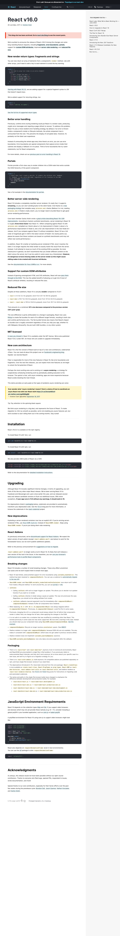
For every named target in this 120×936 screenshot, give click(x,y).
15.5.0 (39, 507)
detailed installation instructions (41, 472)
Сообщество (56, 7)
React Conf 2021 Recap (98, 30)
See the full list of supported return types (22, 112)
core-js (45, 712)
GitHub (108, 7)
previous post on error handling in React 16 (45, 154)
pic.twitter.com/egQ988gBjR (18, 394)
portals (55, 585)
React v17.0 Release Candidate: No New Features (103, 45)
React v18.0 (94, 25)
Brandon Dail (40, 788)
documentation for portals (35, 192)
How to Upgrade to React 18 (99, 28)
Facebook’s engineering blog (54, 352)
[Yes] (22, 800)
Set (45, 707)
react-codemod (33, 509)
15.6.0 (44, 672)
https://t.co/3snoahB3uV (46, 392)
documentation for (27, 264)
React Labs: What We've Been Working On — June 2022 (104, 22)
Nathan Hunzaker (63, 788)
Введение (37, 7)
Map (38, 707)
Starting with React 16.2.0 (17, 89)
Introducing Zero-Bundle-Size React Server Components (104, 36)
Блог (46, 7)
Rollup (10, 317)
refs (61, 585)
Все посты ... (94, 52)
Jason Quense (51, 788)
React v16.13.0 (95, 49)
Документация (24, 7)
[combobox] (77, 7)
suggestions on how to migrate (47, 547)
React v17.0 (94, 40)
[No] (24, 800)
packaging (29, 504)
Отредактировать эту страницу (40, 801)
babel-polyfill (55, 712)
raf (20, 750)
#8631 (63, 627)
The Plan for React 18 (97, 33)
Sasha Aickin (15, 791)
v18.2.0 (90, 7)
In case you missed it (15, 336)
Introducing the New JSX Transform (101, 42)
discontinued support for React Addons (45, 536)
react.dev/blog (42, 35)
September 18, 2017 (33, 396)
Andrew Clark (27, 25)
